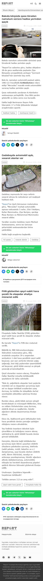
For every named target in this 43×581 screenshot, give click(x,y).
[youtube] (30, 557)
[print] (26, 145)
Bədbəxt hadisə (9, 113)
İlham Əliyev (8, 10)
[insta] (9, 557)
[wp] (8, 145)
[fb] (3, 145)
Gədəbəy (35, 240)
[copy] (31, 145)
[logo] (7, 3)
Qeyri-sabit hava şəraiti (12, 485)
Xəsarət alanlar (21, 240)
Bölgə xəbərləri (14, 260)
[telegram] (13, 145)
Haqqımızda (6, 534)
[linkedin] (22, 145)
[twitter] (17, 145)
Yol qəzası (7, 240)
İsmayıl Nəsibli (13, 133)
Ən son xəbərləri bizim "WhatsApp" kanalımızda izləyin (20, 122)
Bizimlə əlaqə (30, 534)
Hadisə (4, 26)
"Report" (5, 204)
